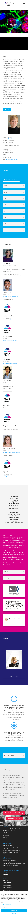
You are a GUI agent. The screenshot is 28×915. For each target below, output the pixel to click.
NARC (4, 854)
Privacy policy (4, 907)
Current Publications (11, 180)
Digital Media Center (7, 845)
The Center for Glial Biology (14, 813)
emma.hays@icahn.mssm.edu (10, 363)
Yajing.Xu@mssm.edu (9, 476)
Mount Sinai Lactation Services (10, 867)
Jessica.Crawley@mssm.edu (10, 340)
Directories (5, 880)
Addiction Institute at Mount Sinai (10, 865)
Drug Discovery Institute (8, 862)
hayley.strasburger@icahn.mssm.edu (12, 452)
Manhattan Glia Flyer (14, 819)
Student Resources (7, 890)
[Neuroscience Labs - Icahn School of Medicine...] (8, 4)
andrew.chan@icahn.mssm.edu (11, 296)
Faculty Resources (7, 885)
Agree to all (14, 910)
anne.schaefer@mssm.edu (12, 159)
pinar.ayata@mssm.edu (9, 267)
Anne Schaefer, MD (7, 139)
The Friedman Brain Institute (9, 860)
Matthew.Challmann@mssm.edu (11, 320)
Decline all (14, 913)
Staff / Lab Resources (8, 889)
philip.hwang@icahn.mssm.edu (10, 384)
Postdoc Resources (7, 887)
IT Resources (6, 884)
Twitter (6, 109)
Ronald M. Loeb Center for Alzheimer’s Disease (14, 863)
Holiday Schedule (7, 882)
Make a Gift (6, 874)
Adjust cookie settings (6, 904)
